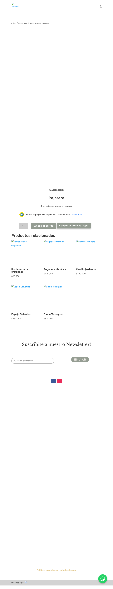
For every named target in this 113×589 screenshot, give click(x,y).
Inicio (13, 23)
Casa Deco (23, 23)
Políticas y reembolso (47, 570)
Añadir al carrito (44, 225)
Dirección (56, 417)
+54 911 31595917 (56, 445)
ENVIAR (93, 555)
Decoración (34, 23)
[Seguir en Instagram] (59, 381)
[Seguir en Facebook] (53, 381)
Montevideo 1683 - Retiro (56, 427)
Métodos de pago (68, 570)
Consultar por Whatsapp (73, 225)
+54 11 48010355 (56, 441)
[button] (102, 578)
